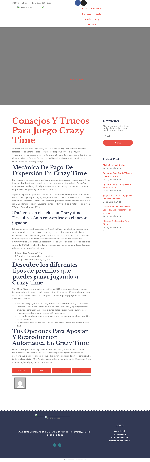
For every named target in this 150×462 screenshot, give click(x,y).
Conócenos (96, 8)
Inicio (84, 8)
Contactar (92, 24)
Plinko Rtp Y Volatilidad (114, 165)
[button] (21, 370)
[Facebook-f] (78, 3)
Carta (98, 14)
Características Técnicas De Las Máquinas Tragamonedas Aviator (117, 209)
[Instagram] (84, 3)
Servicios (86, 14)
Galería (87, 19)
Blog (97, 19)
